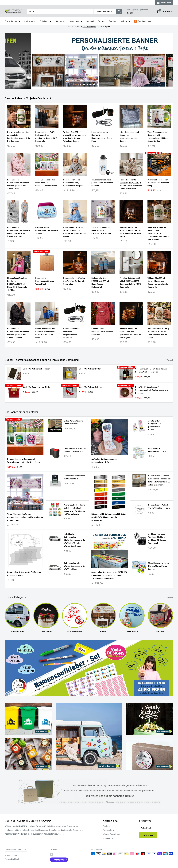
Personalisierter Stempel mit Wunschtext (74, 477)
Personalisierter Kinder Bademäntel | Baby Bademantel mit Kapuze (73, 183)
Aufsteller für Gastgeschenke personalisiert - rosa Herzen (156, 425)
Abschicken (148, 835)
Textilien (112, 21)
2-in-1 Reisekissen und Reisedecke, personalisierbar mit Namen (129, 136)
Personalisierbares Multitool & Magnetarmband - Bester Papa (101, 136)
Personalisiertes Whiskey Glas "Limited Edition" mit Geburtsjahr (74, 281)
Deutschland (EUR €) (14, 850)
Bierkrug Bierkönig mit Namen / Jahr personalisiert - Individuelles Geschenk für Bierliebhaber (158, 233)
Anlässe (123, 21)
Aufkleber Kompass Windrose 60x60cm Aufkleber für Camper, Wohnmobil (157, 538)
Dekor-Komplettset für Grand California (73, 422)
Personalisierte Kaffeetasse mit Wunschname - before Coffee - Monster (24, 460)
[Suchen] (119, 11)
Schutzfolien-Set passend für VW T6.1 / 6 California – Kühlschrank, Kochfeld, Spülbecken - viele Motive (109, 575)
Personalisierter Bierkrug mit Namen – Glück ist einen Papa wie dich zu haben (158, 333)
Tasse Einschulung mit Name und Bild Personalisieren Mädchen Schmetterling (158, 136)
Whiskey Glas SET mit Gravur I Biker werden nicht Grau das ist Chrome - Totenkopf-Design (74, 136)
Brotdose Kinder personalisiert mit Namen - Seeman (46, 230)
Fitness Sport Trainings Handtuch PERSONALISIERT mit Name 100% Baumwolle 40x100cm (17, 284)
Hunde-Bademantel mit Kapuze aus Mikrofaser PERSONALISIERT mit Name (45, 333)
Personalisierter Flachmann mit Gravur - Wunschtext (45, 281)
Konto (130, 12)
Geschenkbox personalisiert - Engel (157, 449)
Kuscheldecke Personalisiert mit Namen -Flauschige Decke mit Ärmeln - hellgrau (18, 231)
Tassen (101, 21)
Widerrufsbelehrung (111, 834)
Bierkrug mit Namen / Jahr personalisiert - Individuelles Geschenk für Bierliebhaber (18, 136)
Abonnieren (166, 2)
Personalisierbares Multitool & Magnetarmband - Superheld (71, 333)
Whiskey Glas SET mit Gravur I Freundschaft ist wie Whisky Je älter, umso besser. (130, 231)
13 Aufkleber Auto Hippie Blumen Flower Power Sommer (158, 566)
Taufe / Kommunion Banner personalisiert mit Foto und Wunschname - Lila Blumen (25, 517)
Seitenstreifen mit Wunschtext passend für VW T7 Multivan (74, 566)
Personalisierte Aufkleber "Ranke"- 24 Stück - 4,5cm (159, 506)
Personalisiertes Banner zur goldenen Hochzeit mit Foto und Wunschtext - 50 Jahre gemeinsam (159, 480)
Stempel (90, 21)
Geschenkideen (144, 21)
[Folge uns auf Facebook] (51, 854)
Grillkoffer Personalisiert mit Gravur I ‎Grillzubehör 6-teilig (158, 183)
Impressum (108, 838)
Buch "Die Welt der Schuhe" (90, 387)
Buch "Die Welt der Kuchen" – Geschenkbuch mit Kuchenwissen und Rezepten (151, 390)
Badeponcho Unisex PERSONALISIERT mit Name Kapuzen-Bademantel (100, 282)
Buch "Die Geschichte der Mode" (36, 387)
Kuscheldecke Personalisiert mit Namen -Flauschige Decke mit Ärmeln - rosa (18, 184)
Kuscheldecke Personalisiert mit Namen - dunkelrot (102, 331)
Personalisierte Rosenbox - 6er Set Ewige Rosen (75, 449)
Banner (58, 21)
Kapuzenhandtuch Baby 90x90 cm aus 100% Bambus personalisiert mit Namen (74, 231)
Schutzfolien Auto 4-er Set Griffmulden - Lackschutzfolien (25, 573)
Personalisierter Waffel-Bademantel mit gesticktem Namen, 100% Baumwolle (46, 136)
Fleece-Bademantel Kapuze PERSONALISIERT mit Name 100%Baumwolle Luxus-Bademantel (131, 184)
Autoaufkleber (11, 21)
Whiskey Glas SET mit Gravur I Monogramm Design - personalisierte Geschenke (157, 282)
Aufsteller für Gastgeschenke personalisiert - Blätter (104, 460)
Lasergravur (74, 21)
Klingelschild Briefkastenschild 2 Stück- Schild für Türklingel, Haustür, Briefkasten (109, 517)
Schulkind (44, 21)
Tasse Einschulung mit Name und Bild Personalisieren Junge (101, 230)
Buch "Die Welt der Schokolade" (36, 369)
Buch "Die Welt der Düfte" (90, 369)
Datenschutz (108, 830)
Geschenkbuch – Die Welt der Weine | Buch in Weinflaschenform (150, 370)
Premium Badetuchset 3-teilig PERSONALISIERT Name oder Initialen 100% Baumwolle (130, 282)
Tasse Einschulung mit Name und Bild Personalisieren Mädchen (46, 183)
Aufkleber (28, 21)
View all (170, 360)
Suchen (106, 826)
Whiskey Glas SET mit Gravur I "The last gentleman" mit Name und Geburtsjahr (130, 333)
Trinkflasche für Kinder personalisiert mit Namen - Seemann (102, 183)
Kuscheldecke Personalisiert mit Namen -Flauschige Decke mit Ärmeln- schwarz (18, 333)
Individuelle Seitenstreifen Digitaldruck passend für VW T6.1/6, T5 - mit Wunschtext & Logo (74, 540)
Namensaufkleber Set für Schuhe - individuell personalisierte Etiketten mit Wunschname (74, 509)
